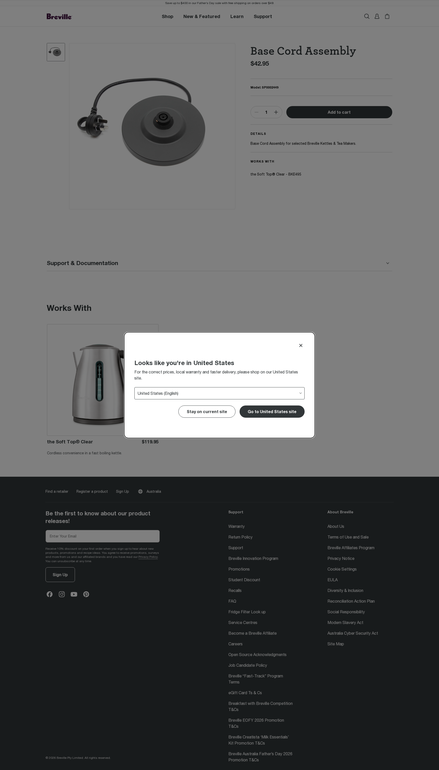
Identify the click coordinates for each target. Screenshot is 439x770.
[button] (272, 411)
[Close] (301, 345)
